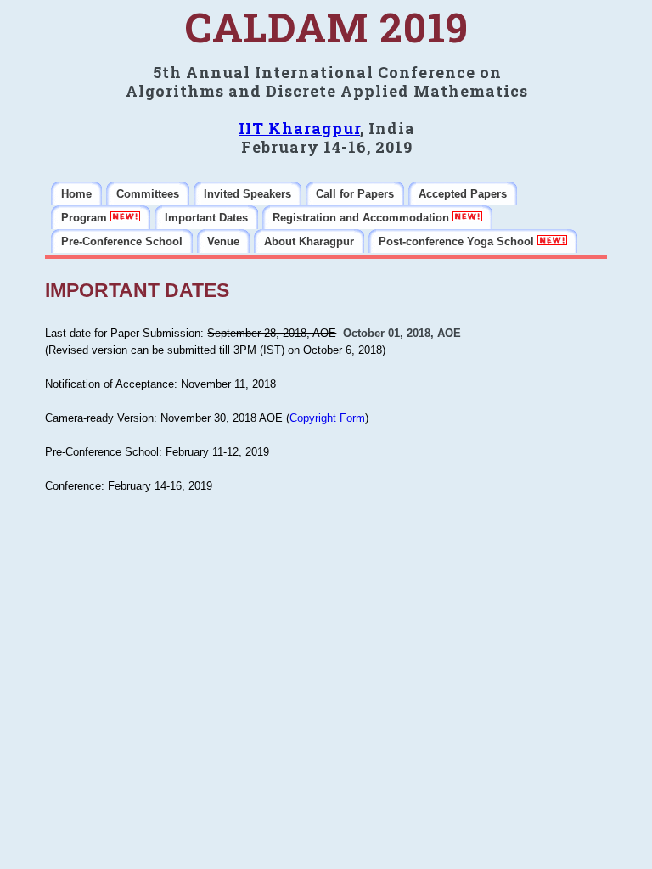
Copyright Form (327, 418)
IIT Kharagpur (299, 128)
